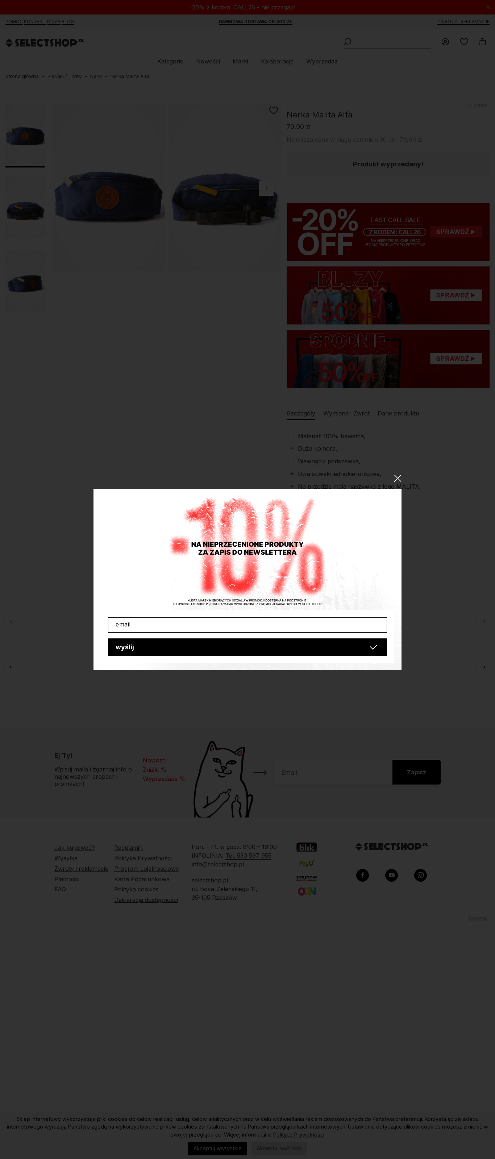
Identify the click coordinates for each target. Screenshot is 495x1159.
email (123, 624)
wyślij (125, 647)
